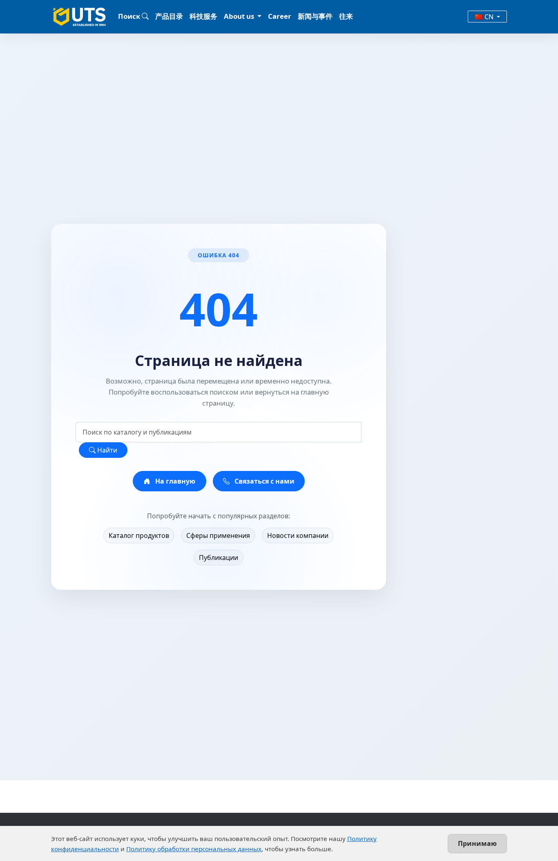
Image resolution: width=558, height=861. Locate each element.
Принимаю (477, 843)
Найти (106, 450)
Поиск (130, 16)
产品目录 (169, 16)
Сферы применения (218, 535)
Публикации (218, 557)
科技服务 (203, 16)
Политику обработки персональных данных (193, 849)
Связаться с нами (264, 481)
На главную (174, 481)
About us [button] (240, 16)
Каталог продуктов (139, 535)
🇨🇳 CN (485, 16)
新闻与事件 (315, 16)
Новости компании (297, 535)
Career (279, 16)
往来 (346, 16)
